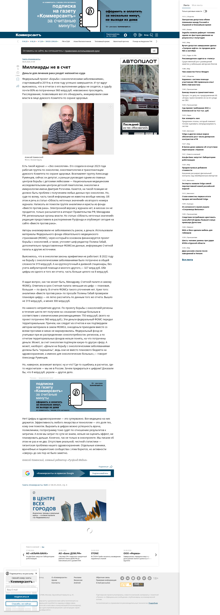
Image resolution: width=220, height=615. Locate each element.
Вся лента (187, 259)
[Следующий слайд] (156, 554)
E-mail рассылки (103, 583)
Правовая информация (106, 580)
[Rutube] (144, 578)
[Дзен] (133, 578)
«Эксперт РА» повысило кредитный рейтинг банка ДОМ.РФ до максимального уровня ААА (73, 558)
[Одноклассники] (139, 578)
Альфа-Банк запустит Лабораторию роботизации (40, 557)
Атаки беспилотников (82, 41)
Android (77, 583)
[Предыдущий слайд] (23, 554)
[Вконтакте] (128, 578)
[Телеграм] (122, 578)
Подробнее (153, 603)
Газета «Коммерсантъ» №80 (35, 485)
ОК (154, 51)
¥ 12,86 (40, 41)
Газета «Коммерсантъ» (31, 59)
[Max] (150, 578)
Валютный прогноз (121, 41)
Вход (146, 35)
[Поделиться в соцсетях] (17, 86)
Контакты (56, 583)
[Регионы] (135, 35)
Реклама (77, 577)
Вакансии (78, 580)
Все (43, 547)
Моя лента (197, 5)
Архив (54, 580)
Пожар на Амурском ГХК (142, 41)
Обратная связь (103, 577)
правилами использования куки (82, 50)
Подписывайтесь (100, 473)
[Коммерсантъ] (28, 35)
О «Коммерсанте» (59, 577)
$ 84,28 (25, 41)
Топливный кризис (102, 41)
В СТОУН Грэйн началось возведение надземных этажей (106, 557)
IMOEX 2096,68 (51, 41)
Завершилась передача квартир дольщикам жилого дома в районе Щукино (137, 558)
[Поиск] (151, 35)
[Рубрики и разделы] (157, 35)
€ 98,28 (32, 41)
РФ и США (66, 41)
